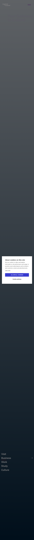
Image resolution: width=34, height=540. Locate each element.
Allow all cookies (17, 274)
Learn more (7, 270)
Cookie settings (17, 279)
